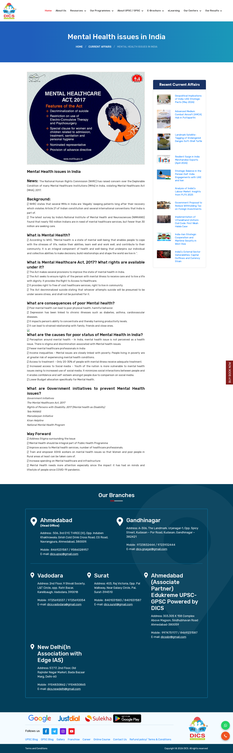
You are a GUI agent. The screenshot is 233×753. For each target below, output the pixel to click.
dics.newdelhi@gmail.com (64, 689)
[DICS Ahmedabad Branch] (33, 521)
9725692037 (56, 600)
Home (48, 10)
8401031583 (113, 600)
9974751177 (170, 632)
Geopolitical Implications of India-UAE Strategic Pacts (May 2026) (188, 99)
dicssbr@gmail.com (173, 637)
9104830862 (56, 684)
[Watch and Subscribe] (72, 731)
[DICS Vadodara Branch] (32, 574)
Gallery (61, 739)
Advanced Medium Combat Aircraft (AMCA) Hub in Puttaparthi (188, 114)
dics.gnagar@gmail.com (151, 549)
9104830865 (77, 684)
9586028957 (79, 549)
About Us (61, 10)
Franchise (74, 739)
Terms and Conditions (36, 748)
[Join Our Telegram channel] (54, 731)
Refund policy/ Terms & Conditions (150, 739)
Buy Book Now (230, 372)
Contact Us (120, 739)
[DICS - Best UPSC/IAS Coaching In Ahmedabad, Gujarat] (198, 727)
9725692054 (76, 600)
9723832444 (146, 545)
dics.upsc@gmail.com (64, 554)
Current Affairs (99, 46)
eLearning (174, 10)
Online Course (102, 739)
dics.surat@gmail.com (118, 604)
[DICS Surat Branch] (89, 574)
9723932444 (166, 545)
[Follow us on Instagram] (63, 731)
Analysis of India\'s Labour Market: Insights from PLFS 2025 (188, 191)
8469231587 (59, 549)
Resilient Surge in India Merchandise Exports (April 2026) (187, 159)
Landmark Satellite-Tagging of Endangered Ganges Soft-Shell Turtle (188, 138)
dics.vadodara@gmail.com (64, 604)
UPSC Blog (31, 739)
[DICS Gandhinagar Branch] (119, 521)
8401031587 (132, 600)
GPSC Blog (47, 739)
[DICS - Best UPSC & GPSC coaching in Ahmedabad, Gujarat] (12, 10)
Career (87, 739)
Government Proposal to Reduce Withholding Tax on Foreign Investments (188, 205)
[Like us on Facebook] (46, 731)
